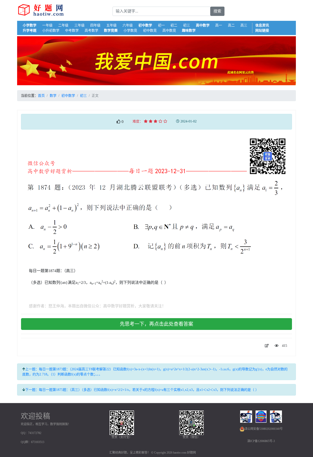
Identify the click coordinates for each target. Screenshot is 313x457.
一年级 (47, 25)
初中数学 (145, 25)
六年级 (128, 25)
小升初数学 (50, 30)
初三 (186, 25)
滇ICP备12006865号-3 (261, 441)
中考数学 (72, 30)
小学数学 (29, 25)
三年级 (79, 25)
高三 (243, 25)
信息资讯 (262, 25)
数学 (53, 95)
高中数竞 (169, 30)
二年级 (63, 25)
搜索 (217, 11)
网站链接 (262, 30)
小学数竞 (130, 30)
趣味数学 (189, 30)
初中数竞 (150, 30)
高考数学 (91, 30)
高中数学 (203, 25)
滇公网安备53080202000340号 (264, 429)
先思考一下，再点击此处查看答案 (156, 324)
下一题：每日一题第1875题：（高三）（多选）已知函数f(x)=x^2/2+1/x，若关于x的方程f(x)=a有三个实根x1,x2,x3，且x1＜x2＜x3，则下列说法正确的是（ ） (142, 390)
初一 (161, 25)
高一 (218, 25)
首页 (41, 95)
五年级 (111, 25)
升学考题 (29, 30)
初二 (173, 25)
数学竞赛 (111, 30)
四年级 (95, 25)
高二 (231, 25)
